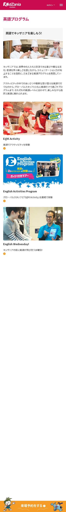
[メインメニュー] (61, 5)
